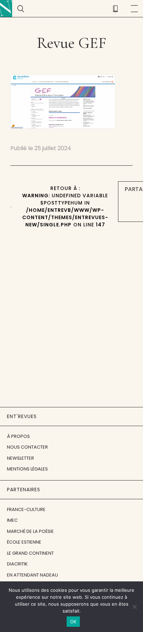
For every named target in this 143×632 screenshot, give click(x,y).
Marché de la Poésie (30, 531)
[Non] (134, 606)
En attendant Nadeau (32, 575)
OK (73, 621)
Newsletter (20, 458)
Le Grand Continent (30, 553)
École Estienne (24, 542)
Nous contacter (27, 447)
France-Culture (26, 509)
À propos (18, 436)
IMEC (12, 520)
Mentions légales (27, 469)
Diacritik (17, 564)
